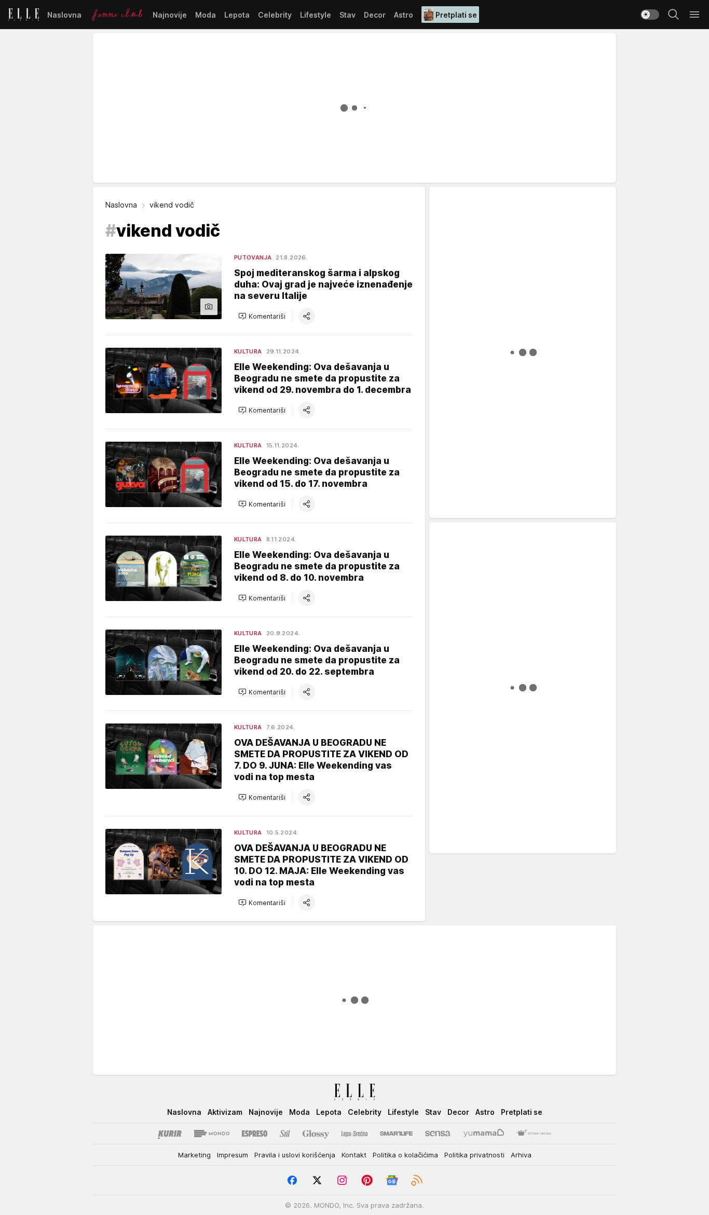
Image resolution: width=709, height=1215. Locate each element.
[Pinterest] (367, 1180)
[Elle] (23, 14)
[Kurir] (170, 1133)
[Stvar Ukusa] (533, 1133)
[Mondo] (211, 1133)
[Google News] (391, 1180)
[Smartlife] (396, 1133)
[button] (262, 316)
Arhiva (521, 1155)
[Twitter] (317, 1180)
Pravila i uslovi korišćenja (294, 1155)
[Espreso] (254, 1133)
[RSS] (416, 1180)
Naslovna (121, 204)
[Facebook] (292, 1180)
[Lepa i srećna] (354, 1133)
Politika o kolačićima (405, 1155)
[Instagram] (342, 1180)
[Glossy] (316, 1133)
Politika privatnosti (474, 1155)
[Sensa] (438, 1133)
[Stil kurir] (285, 1133)
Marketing (194, 1155)
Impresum (232, 1155)
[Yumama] (484, 1133)
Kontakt (354, 1155)
